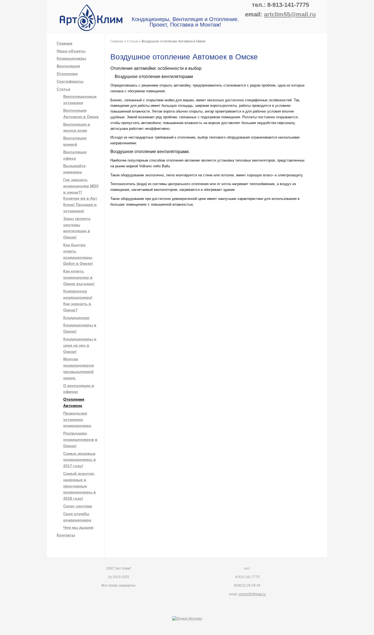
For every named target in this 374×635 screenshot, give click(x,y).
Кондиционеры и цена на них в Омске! (79, 345)
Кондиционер (76, 317)
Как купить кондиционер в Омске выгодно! (79, 277)
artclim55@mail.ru (290, 14)
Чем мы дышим (78, 527)
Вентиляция (68, 66)
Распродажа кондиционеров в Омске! (80, 439)
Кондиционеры (71, 58)
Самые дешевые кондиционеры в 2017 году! (79, 459)
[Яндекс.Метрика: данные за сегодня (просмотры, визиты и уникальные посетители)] (187, 618)
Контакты (66, 535)
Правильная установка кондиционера (77, 419)
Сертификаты (70, 81)
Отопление (67, 73)
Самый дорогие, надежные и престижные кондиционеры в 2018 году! (79, 486)
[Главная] (91, 30)
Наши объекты (71, 51)
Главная (64, 43)
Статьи (63, 89)
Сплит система (77, 506)
